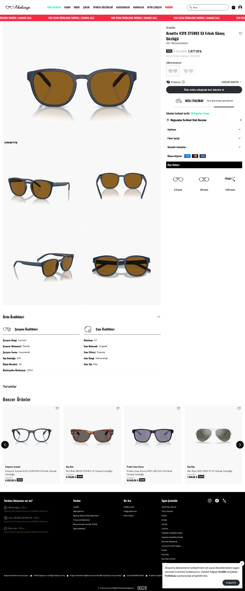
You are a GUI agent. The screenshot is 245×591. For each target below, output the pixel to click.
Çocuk (164, 524)
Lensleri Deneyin (230, 82)
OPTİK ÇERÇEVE (154, 7)
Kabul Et (231, 582)
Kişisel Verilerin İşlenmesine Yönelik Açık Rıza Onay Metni (97, 575)
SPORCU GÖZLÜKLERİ (103, 7)
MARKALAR (138, 7)
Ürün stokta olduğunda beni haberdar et (204, 89)
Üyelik (76, 507)
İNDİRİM (169, 7)
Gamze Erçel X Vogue (171, 546)
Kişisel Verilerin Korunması (18, 575)
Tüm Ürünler (167, 511)
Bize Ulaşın (129, 515)
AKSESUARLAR (123, 7)
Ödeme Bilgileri (175, 156)
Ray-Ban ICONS (168, 559)
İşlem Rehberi (79, 528)
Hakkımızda (129, 507)
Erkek (164, 520)
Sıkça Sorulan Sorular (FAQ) (85, 524)
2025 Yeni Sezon (169, 507)
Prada (164, 550)
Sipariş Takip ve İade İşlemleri (86, 515)
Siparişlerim (78, 511)
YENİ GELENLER (54, 7)
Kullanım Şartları (158, 575)
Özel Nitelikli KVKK (137, 575)
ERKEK (77, 7)
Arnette (170, 27)
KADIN (67, 7)
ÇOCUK (86, 7)
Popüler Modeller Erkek (172, 537)
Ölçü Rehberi (174, 165)
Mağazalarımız (130, 511)
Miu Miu (165, 554)
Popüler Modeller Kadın (172, 533)
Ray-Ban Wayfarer (170, 541)
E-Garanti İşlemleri (81, 520)
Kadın (164, 515)
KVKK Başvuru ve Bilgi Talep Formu (51, 575)
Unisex (165, 528)
